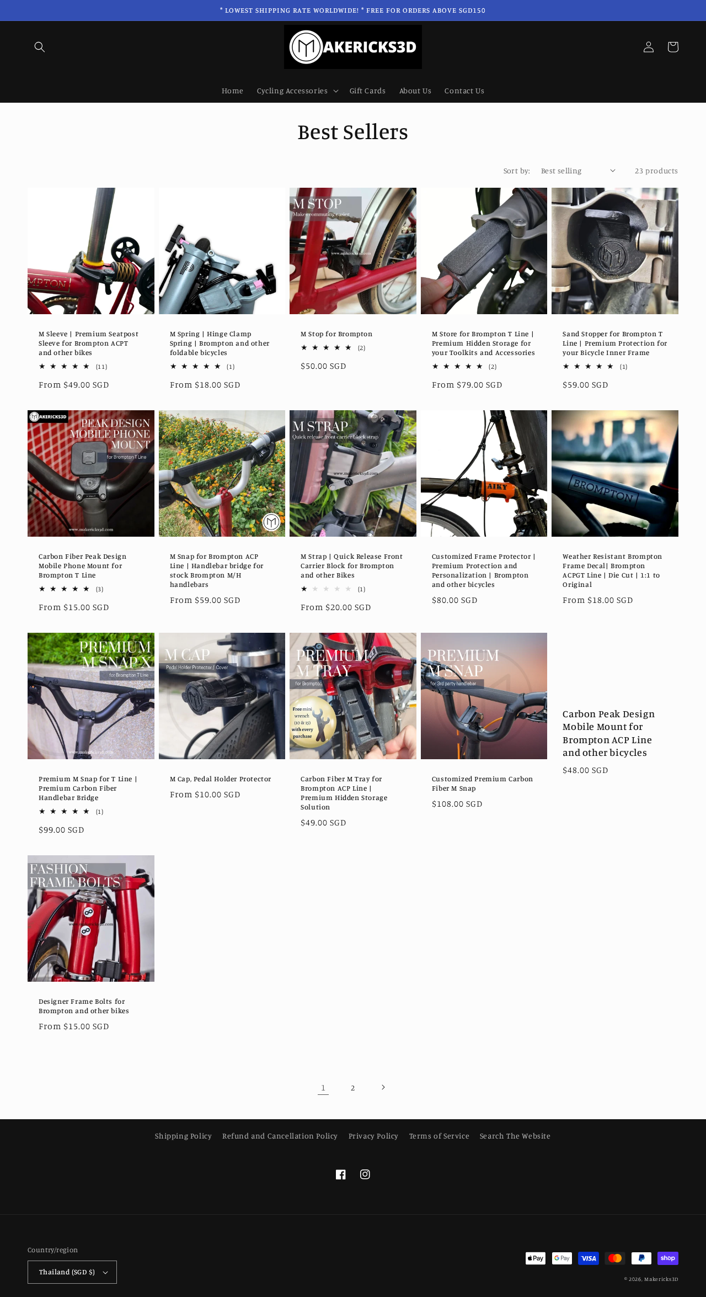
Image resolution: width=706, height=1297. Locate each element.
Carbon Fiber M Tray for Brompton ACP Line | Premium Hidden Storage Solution (344, 792)
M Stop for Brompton (336, 333)
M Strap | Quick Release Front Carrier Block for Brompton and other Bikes (352, 565)
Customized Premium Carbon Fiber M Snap (482, 783)
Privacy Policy (374, 1135)
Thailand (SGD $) (67, 1271)
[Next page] (383, 1087)
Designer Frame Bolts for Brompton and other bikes (84, 1006)
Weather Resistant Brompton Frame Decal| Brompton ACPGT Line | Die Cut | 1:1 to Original (612, 570)
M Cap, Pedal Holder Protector (220, 778)
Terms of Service (439, 1135)
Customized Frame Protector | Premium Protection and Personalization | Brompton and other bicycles (484, 570)
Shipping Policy (183, 1135)
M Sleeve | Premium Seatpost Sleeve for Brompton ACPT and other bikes (88, 343)
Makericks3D (661, 1278)
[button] (40, 47)
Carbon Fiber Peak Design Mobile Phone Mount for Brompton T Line (82, 565)
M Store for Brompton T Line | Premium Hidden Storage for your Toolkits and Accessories (483, 343)
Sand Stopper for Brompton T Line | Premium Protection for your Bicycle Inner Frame (615, 343)
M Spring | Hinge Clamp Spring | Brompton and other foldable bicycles (220, 343)
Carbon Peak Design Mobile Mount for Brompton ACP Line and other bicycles (609, 732)
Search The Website (515, 1135)
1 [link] (323, 1087)
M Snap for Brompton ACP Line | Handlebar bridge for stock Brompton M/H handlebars (217, 570)
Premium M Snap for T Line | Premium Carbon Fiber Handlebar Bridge (88, 788)
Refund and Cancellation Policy (280, 1135)
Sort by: (517, 170)
